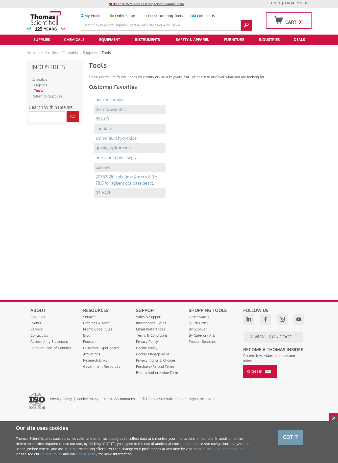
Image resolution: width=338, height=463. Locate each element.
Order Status (125, 16)
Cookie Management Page (225, 448)
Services (90, 316)
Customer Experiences (101, 348)
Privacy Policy (147, 341)
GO (246, 25)
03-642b (103, 193)
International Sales (151, 323)
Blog (86, 335)
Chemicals (74, 39)
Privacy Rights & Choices (156, 360)
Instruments (147, 39)
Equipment (109, 39)
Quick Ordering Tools (165, 16)
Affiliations (91, 354)
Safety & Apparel (192, 39)
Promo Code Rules (97, 329)
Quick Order (198, 323)
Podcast (89, 341)
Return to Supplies (46, 96)
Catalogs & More (96, 323)
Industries (269, 39)
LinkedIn (248, 319)
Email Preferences (150, 329)
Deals (299, 39)
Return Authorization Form (157, 372)
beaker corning (110, 100)
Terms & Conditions (152, 335)
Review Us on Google (273, 337)
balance (103, 167)
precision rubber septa (116, 158)
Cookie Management (152, 354)
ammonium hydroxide (116, 138)
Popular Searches (203, 341)
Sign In (274, 3)
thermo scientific (111, 109)
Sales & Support (149, 316)
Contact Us (206, 16)
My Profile (92, 16)
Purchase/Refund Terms (155, 366)
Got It (290, 437)
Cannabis (39, 79)
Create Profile (297, 3)
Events (35, 323)
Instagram (282, 319)
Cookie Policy (146, 348)
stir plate (104, 129)
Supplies (41, 39)
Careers (36, 329)
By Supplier (198, 329)
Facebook (265, 319)
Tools (38, 90)
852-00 (102, 119)
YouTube (298, 319)
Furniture (234, 39)
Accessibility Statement (49, 341)
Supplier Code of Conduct (50, 348)
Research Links (95, 360)
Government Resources (101, 366)
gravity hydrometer (113, 148)
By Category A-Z (202, 335)
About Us (37, 316)
